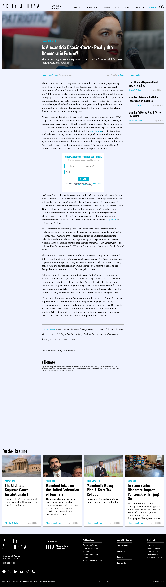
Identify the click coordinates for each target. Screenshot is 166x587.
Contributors (122, 545)
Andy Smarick (10, 480)
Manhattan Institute (155, 548)
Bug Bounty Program (155, 557)
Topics (117, 7)
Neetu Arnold (133, 480)
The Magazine (91, 7)
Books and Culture (90, 554)
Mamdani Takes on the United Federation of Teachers (144, 99)
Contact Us (121, 562)
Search (77, 7)
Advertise (150, 545)
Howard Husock (49, 41)
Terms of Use (152, 554)
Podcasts (106, 7)
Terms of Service (82, 185)
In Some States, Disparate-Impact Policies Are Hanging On (143, 492)
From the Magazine (91, 548)
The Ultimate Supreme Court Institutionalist (143, 83)
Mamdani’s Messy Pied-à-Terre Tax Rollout (145, 114)
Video (85, 557)
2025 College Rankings (56, 7)
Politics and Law (65, 75)
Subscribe (139, 7)
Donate (152, 7)
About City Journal (124, 540)
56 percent (112, 219)
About (128, 7)
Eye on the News (54, 523)
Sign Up (83, 179)
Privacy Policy (96, 183)
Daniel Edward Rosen (94, 480)
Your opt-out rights (157, 581)
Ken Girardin (50, 480)
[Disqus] (83, 409)
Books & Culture (13, 523)
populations (96, 130)
